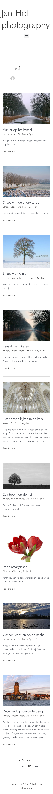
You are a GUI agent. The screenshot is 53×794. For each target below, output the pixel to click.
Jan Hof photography (25, 19)
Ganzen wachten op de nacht (23, 635)
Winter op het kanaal (17, 129)
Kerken (6, 423)
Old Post (22, 134)
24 (29, 766)
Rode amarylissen (15, 567)
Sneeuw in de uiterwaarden (22, 202)
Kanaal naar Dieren (16, 346)
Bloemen (7, 571)
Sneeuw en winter (15, 273)
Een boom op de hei (17, 494)
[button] (26, 36)
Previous (24, 760)
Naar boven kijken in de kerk (23, 418)
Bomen (6, 278)
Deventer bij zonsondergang (23, 711)
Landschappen (10, 134)
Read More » (9, 151)
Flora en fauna (17, 278)
